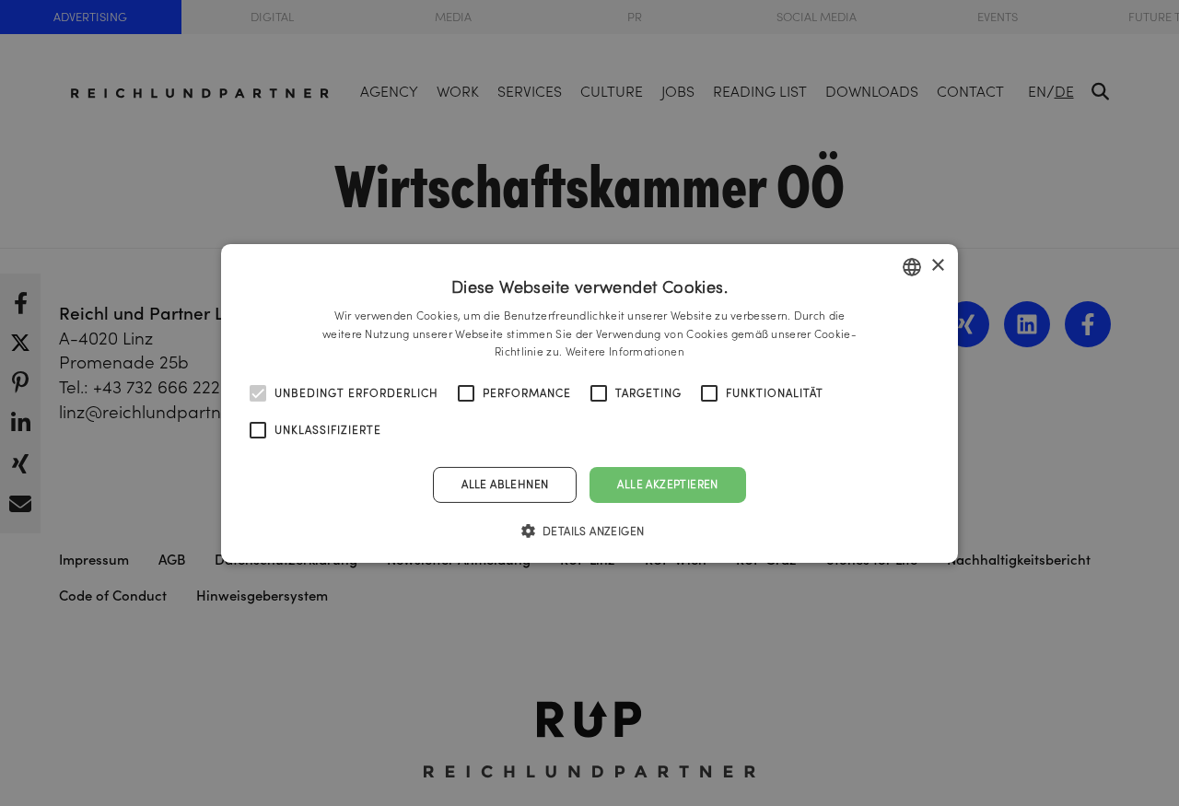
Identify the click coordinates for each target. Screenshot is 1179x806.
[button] (590, 530)
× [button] (937, 266)
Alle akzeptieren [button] (667, 484)
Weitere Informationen (625, 351)
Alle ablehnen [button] (504, 484)
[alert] (589, 403)
